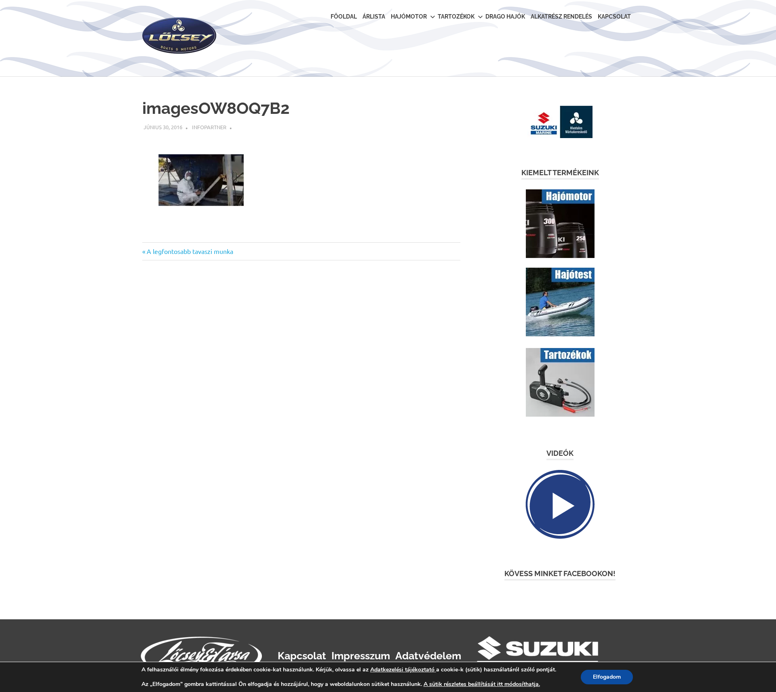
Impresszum (360, 656)
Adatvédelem (428, 656)
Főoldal (344, 16)
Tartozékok (456, 16)
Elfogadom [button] (607, 677)
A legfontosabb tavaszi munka (189, 251)
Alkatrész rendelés (561, 16)
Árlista (374, 16)
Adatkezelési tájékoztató (402, 669)
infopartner (209, 127)
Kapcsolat (614, 16)
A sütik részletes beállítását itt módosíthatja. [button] (482, 684)
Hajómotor (409, 16)
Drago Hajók (505, 16)
